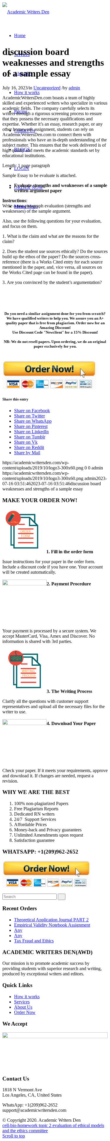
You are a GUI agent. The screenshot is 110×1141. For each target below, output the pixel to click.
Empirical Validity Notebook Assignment (52, 924)
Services (22, 1001)
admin (74, 87)
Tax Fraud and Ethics (34, 940)
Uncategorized (46, 87)
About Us (23, 1007)
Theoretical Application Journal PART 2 (51, 919)
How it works (27, 996)
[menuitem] (20, 35)
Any (18, 930)
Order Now (24, 1012)
